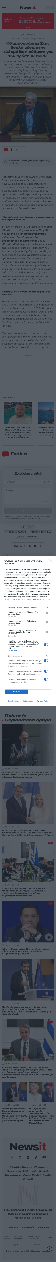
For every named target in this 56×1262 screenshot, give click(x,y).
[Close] (50, 561)
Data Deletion (13, 701)
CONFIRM (16, 692)
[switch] (46, 613)
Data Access (28, 701)
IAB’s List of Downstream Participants (31, 599)
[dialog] (28, 631)
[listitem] (28, 607)
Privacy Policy (42, 701)
